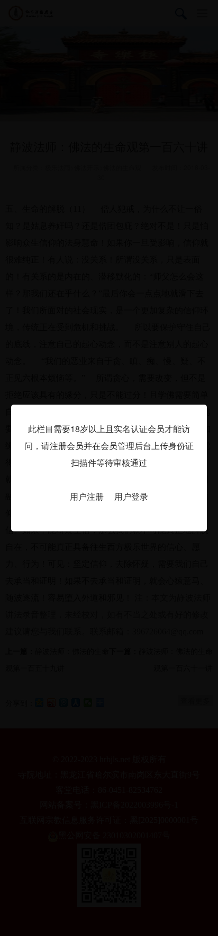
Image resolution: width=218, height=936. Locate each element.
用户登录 (131, 496)
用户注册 (87, 496)
